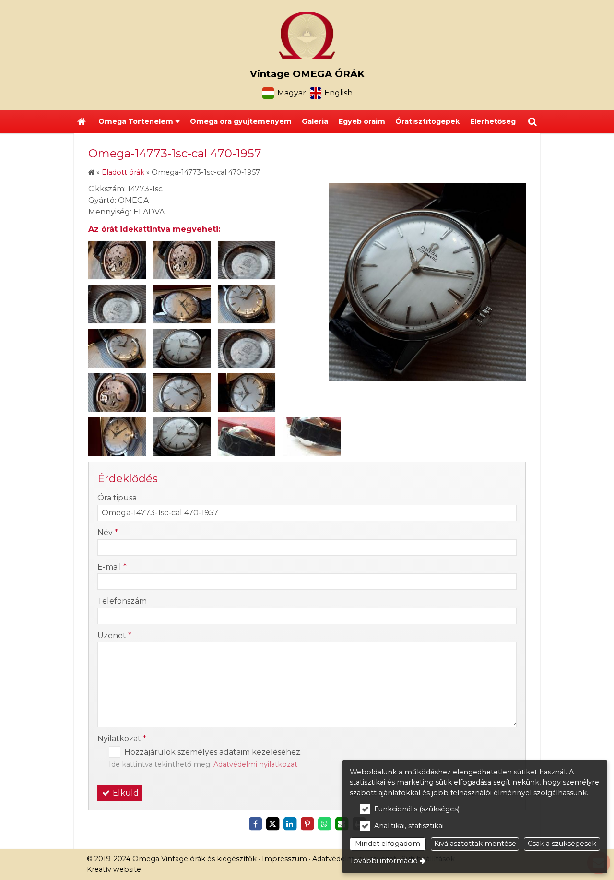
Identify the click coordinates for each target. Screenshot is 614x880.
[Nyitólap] (307, 35)
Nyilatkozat (121, 738)
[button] (532, 121)
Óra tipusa (117, 497)
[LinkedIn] (289, 824)
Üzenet (114, 635)
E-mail (112, 566)
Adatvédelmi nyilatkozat (255, 764)
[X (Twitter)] (272, 824)
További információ (384, 860)
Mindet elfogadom (387, 843)
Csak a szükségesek (562, 843)
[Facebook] (255, 824)
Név (107, 532)
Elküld (125, 792)
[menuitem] (81, 121)
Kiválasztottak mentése (475, 843)
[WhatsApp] (324, 824)
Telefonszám (122, 601)
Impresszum (284, 859)
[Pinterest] (307, 824)
